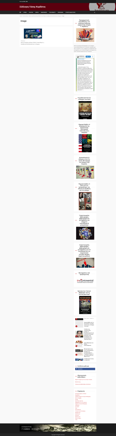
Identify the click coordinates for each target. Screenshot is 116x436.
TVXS (76, 419)
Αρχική (25, 12)
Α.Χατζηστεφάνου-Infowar (80, 393)
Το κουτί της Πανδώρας (80, 411)
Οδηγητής (77, 405)
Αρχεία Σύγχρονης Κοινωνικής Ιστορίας (83, 379)
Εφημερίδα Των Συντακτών (81, 402)
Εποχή (76, 399)
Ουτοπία (77, 406)
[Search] (94, 12)
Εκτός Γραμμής (78, 398)
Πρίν (76, 408)
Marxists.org (77, 381)
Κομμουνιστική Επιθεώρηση (81, 403)
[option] (85, 324)
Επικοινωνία (60, 12)
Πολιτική (31, 12)
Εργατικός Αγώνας (79, 400)
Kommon (77, 415)
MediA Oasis (77, 416)
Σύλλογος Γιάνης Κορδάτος (33, 7)
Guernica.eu (77, 413)
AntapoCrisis (77, 412)
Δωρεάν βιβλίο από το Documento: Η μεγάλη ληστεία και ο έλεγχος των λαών (79, 324)
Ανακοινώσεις (44, 12)
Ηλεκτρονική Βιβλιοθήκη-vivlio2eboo (83, 384)
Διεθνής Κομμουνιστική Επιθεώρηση (82, 396)
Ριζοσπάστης (78, 409)
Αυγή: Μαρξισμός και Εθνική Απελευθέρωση (79, 344)
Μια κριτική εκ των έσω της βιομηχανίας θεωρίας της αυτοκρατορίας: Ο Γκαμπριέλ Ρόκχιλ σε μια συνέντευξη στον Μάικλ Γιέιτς (79, 352)
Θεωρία (36, 12)
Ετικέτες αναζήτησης (70, 12)
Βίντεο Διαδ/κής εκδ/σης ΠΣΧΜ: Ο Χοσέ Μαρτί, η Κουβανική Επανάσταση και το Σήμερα (32, 42)
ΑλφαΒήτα (77, 395)
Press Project (78, 418)
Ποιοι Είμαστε (52, 12)
